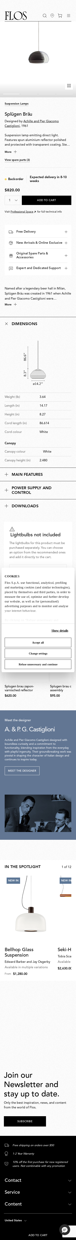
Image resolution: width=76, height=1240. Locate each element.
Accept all (38, 642)
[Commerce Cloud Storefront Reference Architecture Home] (16, 15)
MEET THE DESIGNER (22, 771)
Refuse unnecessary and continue (38, 664)
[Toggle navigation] (68, 15)
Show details (59, 630)
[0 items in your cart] (60, 15)
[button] (45, 15)
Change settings (38, 653)
